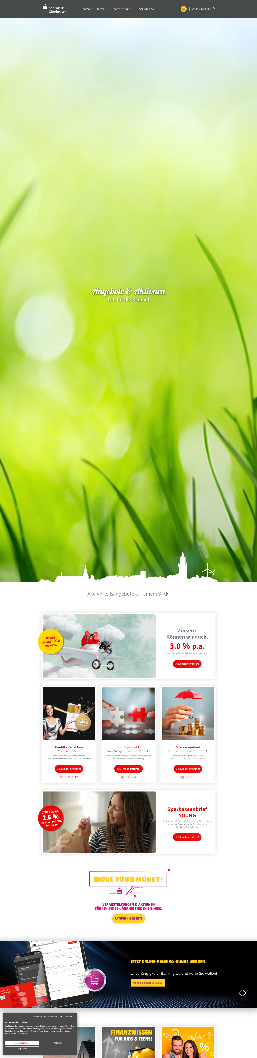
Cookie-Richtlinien (67, 1016)
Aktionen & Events (128, 918)
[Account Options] (184, 9)
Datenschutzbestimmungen (44, 1016)
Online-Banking (202, 8)
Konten (85, 9)
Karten (101, 9)
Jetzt (187, 663)
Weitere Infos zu (58, 982)
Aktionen (145, 8)
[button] (245, 993)
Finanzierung (119, 9)
